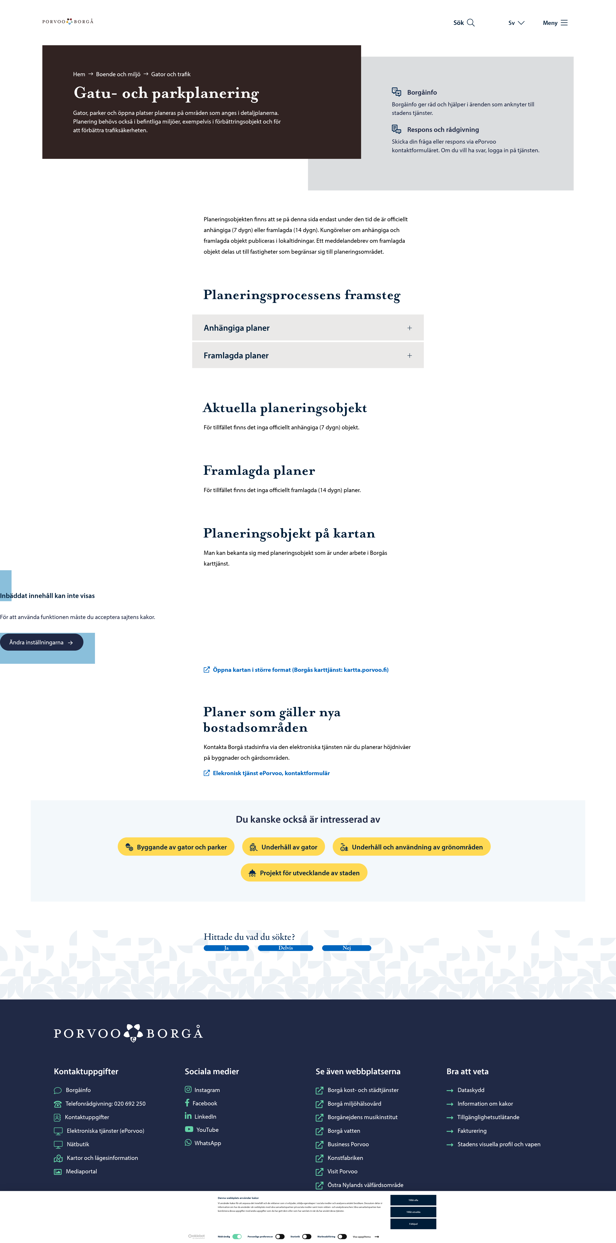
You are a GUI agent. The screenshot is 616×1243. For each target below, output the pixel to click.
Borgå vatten (344, 1130)
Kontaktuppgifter (87, 1117)
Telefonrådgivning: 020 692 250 (106, 1103)
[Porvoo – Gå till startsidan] (67, 21)
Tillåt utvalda (413, 1211)
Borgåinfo (78, 1090)
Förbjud (413, 1223)
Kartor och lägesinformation (102, 1157)
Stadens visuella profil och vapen (499, 1144)
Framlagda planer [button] (236, 355)
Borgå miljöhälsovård (354, 1103)
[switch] (280, 1236)
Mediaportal (81, 1171)
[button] (226, 948)
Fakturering (472, 1130)
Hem (79, 74)
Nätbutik (78, 1144)
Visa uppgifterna (362, 1236)
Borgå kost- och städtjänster (363, 1090)
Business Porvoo (348, 1144)
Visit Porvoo (343, 1171)
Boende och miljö (118, 74)
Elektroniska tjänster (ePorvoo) (105, 1130)
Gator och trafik (171, 74)
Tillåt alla (413, 1200)
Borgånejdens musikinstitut (363, 1117)
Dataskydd (471, 1090)
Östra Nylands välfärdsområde (365, 1185)
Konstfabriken (345, 1157)
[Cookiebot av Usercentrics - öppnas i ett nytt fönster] (197, 1236)
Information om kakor (485, 1103)
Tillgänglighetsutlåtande (488, 1117)
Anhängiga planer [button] (237, 327)
